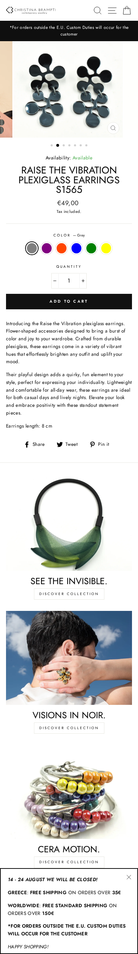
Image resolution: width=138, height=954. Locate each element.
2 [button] (58, 145)
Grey (32, 248)
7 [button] (87, 146)
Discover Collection (69, 593)
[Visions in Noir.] (69, 658)
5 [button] (75, 146)
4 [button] (70, 146)
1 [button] (52, 146)
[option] (69, 31)
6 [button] (81, 146)
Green (91, 248)
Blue (76, 248)
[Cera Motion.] (69, 792)
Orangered (62, 248)
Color (69, 235)
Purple (47, 248)
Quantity (69, 266)
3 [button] (64, 146)
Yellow (106, 248)
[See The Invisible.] (69, 524)
